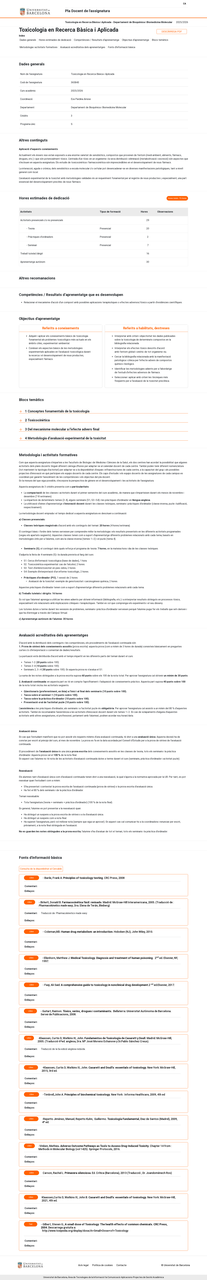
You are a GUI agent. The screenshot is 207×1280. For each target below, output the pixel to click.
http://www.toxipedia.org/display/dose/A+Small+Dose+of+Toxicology (85, 1230)
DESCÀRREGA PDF (172, 31)
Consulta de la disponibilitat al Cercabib (41, 868)
